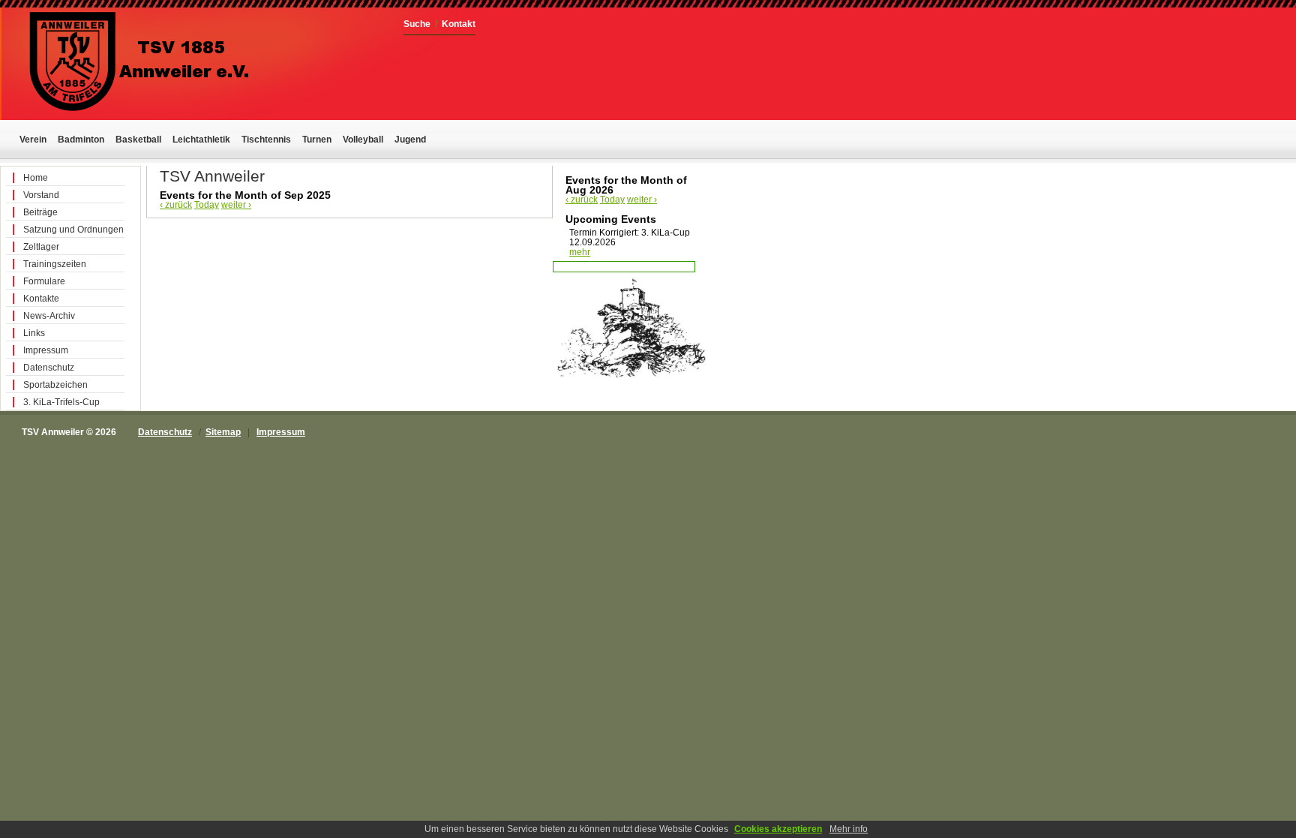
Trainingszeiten (54, 264)
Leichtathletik (201, 139)
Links (34, 333)
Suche (417, 24)
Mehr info (849, 829)
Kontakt (459, 24)
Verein (33, 139)
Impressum (45, 350)
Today (206, 205)
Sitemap (223, 432)
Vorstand (41, 195)
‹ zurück (176, 205)
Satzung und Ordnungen (73, 229)
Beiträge (40, 212)
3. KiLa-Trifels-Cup (61, 402)
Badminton (81, 139)
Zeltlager (41, 247)
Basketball (138, 139)
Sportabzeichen (55, 385)
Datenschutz (48, 367)
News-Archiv (49, 316)
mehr (579, 252)
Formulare (44, 281)
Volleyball (363, 139)
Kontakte (41, 298)
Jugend (410, 139)
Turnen (317, 139)
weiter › (236, 205)
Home (35, 178)
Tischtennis (266, 139)
